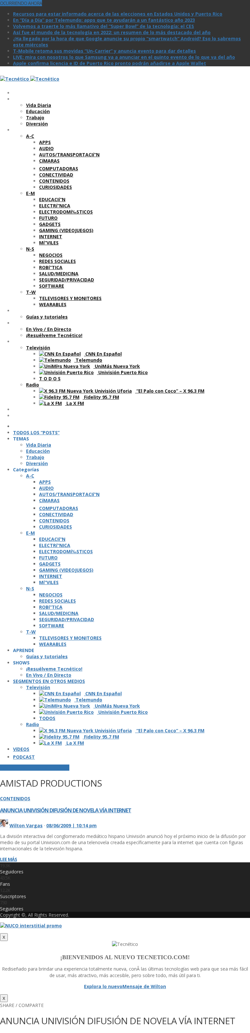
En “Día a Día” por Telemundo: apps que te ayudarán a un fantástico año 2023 (104, 20)
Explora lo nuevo (103, 986)
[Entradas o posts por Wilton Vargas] (4, 825)
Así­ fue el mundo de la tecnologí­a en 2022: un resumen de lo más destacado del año (112, 32)
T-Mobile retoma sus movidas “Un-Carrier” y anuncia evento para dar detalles (104, 51)
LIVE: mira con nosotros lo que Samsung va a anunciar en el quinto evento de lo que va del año (124, 57)
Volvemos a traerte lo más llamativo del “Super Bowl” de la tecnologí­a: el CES (103, 26)
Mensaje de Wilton (144, 986)
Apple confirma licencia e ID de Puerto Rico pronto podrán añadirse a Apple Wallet (109, 63)
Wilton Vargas (26, 825)
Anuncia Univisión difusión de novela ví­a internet (65, 810)
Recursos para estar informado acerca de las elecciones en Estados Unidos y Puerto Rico (117, 14)
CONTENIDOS (15, 798)
